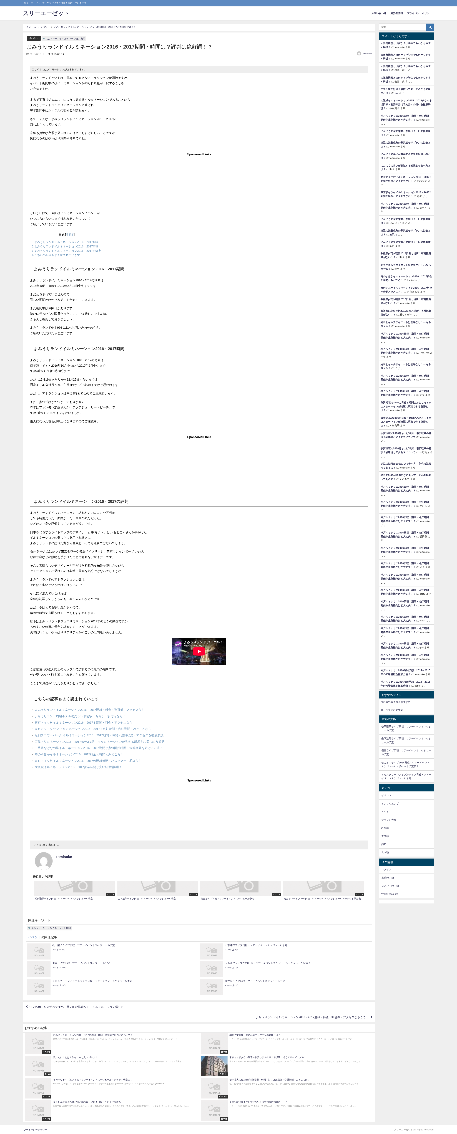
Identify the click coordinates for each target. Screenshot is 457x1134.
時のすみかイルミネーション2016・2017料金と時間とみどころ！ (79, 754)
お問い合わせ (378, 13)
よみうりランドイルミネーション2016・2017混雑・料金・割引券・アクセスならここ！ (94, 709)
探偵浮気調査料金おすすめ (396, 702)
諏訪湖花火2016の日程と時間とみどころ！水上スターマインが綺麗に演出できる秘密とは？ (406, 406)
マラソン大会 (388, 820)
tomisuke (367, 53)
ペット (385, 811)
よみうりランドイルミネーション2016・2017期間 (65, 242)
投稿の (388, 877)
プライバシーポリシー (419, 13)
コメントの (390, 885)
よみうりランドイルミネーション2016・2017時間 (65, 246)
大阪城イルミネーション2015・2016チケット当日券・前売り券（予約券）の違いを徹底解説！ (406, 104)
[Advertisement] (199, 179)
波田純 (393, 234)
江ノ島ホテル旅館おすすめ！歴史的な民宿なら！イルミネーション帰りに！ (78, 1006)
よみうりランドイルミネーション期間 (65, 38)
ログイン (386, 869)
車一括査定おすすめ (392, 710)
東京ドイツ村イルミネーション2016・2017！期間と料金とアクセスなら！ (85, 722)
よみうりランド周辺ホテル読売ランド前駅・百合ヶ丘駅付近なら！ (80, 716)
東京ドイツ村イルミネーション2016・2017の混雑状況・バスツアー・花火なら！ (90, 760)
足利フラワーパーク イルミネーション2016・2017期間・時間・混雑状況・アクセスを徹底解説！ (101, 735)
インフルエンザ (390, 803)
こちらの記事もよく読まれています (56, 255)
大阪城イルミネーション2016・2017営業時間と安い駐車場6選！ (78, 766)
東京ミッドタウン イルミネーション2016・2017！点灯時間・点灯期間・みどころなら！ (94, 728)
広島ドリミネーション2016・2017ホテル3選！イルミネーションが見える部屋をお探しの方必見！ (101, 741)
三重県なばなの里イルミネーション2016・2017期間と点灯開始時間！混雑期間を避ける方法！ (99, 747)
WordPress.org (389, 894)
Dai (396, 93)
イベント (33, 38)
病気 (383, 844)
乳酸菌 (385, 828)
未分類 (385, 836)
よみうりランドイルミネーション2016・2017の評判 (66, 250)
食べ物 (385, 852)
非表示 (70, 234)
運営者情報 (396, 13)
